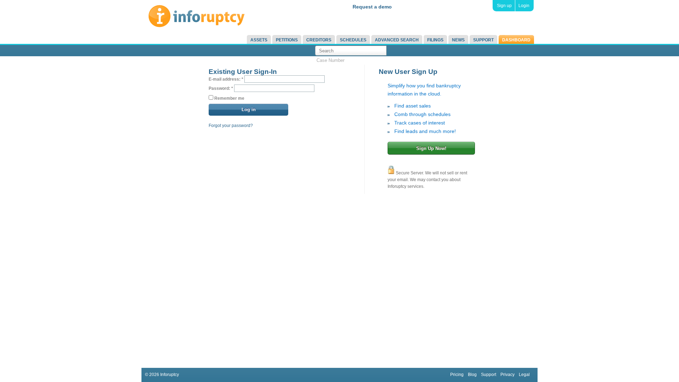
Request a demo (372, 7)
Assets (258, 39)
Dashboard (516, 39)
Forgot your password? (231, 125)
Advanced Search (397, 39)
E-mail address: (226, 79)
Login (523, 5)
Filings (435, 39)
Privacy (507, 374)
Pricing (457, 374)
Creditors (318, 39)
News (458, 39)
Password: (221, 88)
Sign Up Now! (431, 148)
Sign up (504, 5)
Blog (472, 374)
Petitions (287, 39)
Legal (524, 374)
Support (483, 39)
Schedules (353, 39)
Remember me (228, 98)
